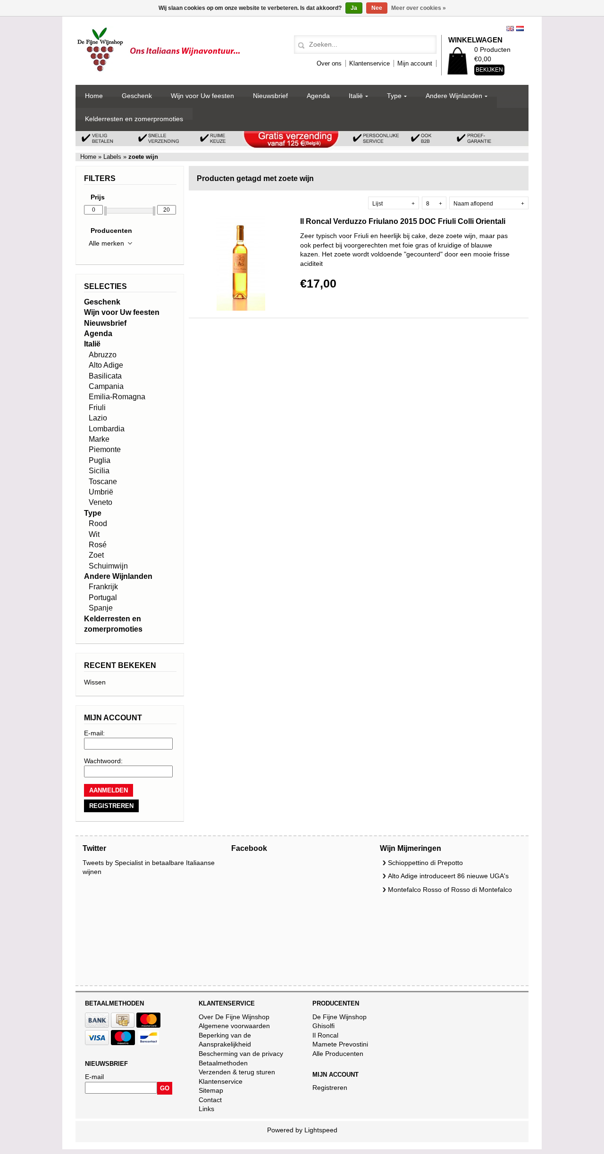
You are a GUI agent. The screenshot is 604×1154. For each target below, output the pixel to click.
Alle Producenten (337, 1053)
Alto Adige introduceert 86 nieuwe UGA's (448, 876)
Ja (354, 8)
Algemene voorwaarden (234, 1026)
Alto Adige (106, 365)
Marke (99, 439)
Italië (356, 95)
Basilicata (105, 376)
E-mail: (94, 733)
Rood (98, 523)
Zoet (96, 555)
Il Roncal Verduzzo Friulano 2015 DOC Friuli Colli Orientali (402, 221)
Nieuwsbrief (270, 95)
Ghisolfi (323, 1026)
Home (94, 95)
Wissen (95, 682)
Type (394, 95)
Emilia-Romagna (117, 397)
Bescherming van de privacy (241, 1053)
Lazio (98, 418)
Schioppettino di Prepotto (425, 862)
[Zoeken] (299, 46)
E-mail (94, 1076)
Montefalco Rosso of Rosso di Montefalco (450, 889)
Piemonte (105, 449)
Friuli (97, 408)
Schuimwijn (108, 566)
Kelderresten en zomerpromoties (134, 119)
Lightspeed (320, 1130)
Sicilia (99, 471)
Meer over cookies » (418, 8)
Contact (210, 1100)
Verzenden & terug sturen (237, 1072)
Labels (112, 156)
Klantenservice (369, 63)
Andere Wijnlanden (454, 95)
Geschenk (137, 95)
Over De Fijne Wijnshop (234, 1017)
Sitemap (211, 1090)
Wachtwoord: (103, 761)
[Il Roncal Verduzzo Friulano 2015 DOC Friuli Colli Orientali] (240, 308)
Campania (106, 386)
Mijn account (414, 63)
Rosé (98, 545)
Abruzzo (103, 355)
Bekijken (489, 69)
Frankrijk (103, 587)
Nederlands (520, 28)
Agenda (318, 95)
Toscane (103, 482)
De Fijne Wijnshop (339, 1017)
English (510, 28)
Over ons (329, 63)
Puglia (99, 460)
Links (206, 1109)
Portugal (103, 597)
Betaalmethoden (223, 1063)
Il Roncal (325, 1035)
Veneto (100, 502)
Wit (94, 534)
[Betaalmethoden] (97, 1025)
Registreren (329, 1087)
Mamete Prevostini (340, 1044)
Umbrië (101, 492)
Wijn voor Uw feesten (202, 95)
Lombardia (107, 429)
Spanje (101, 608)
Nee (376, 8)
